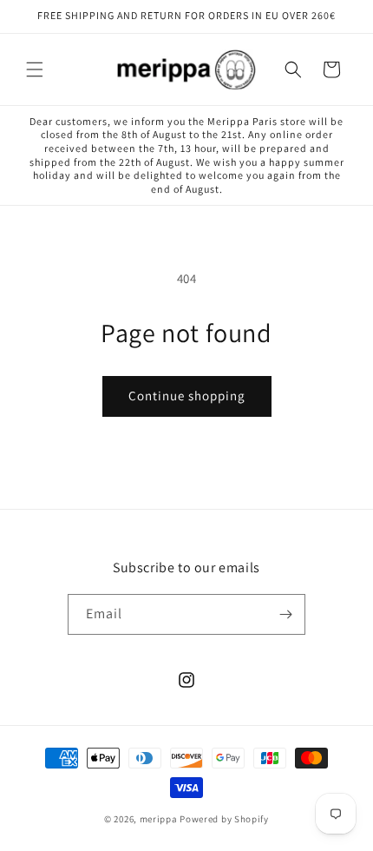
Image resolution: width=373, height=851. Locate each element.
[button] (35, 69)
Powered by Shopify (224, 819)
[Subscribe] (285, 614)
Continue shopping (186, 395)
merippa (159, 819)
